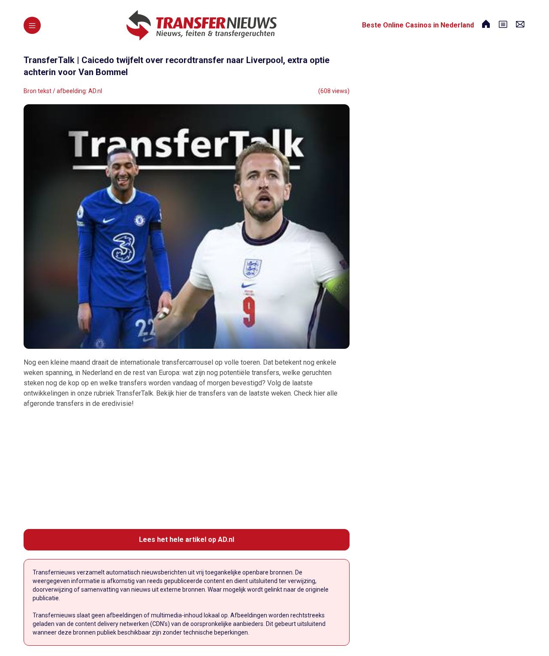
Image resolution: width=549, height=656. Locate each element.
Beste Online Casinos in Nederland (418, 25)
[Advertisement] (187, 469)
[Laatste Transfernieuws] (202, 25)
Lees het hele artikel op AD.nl (186, 539)
